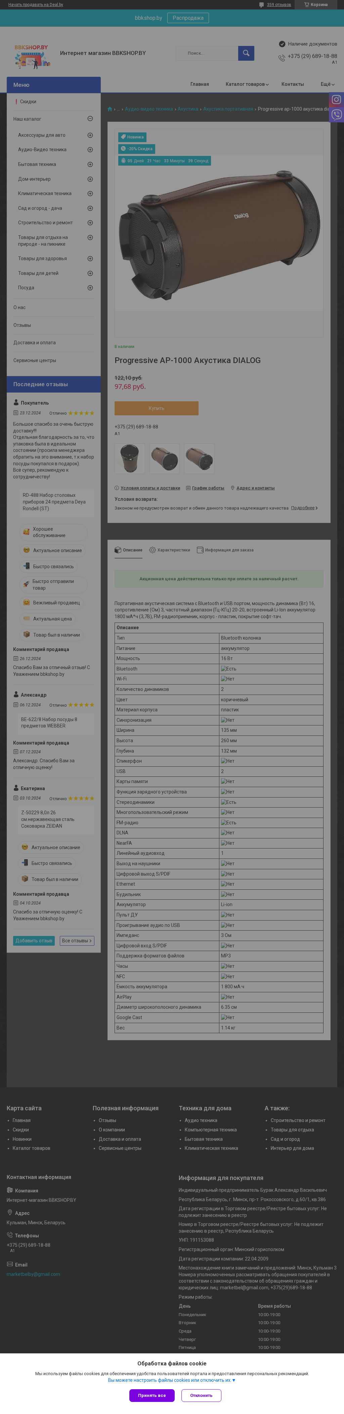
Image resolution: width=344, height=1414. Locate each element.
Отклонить (201, 1395)
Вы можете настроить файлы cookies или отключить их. (169, 1380)
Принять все (152, 1395)
